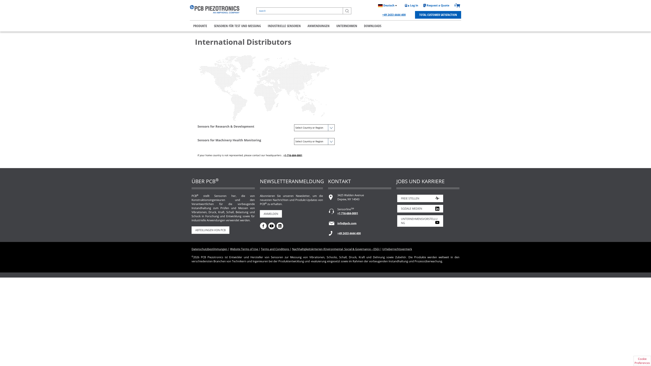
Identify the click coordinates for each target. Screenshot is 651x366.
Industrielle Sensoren (284, 26)
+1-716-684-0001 (292, 155)
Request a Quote (438, 5)
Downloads (372, 26)
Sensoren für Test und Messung (237, 26)
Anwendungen (319, 26)
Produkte (200, 26)
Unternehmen (346, 26)
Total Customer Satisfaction (438, 15)
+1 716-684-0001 (347, 213)
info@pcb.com (347, 223)
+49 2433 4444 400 (394, 15)
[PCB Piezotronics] (214, 9)
